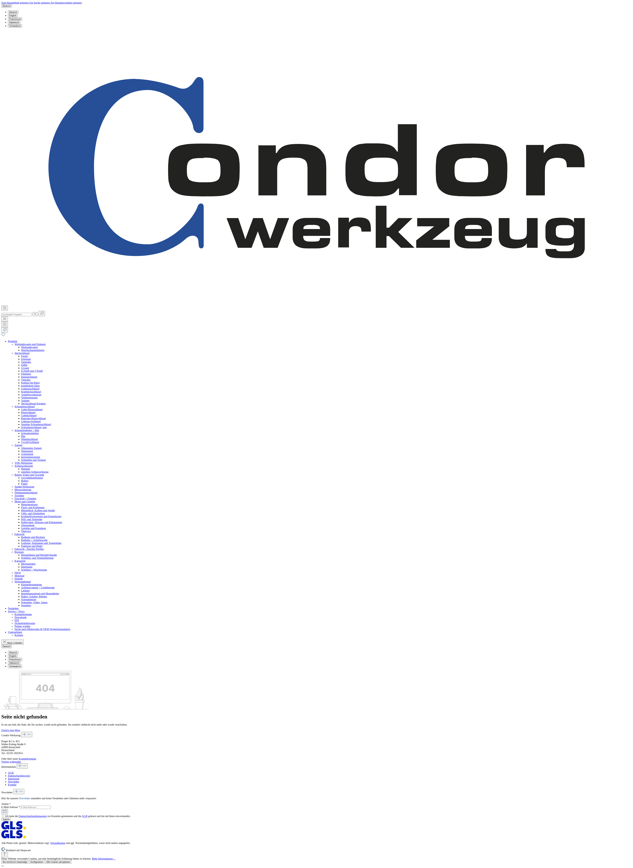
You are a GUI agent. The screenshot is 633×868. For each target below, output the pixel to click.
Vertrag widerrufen (11, 761)
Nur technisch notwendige (15, 862)
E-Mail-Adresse (10, 807)
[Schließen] (2, 866)
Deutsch (13, 12)
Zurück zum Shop (10, 730)
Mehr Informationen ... (103, 858)
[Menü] (4, 308)
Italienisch (14, 22)
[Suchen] (41, 313)
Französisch (15, 19)
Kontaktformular (27, 758)
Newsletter (13, 781)
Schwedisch (15, 26)
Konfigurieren (36, 862)
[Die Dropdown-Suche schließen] (4, 319)
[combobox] (16, 314)
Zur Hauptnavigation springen (66, 2)
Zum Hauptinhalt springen (15, 2)
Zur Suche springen (39, 2)
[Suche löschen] (35, 314)
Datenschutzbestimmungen (33, 816)
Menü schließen (14, 643)
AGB (11, 772)
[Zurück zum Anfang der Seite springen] (4, 854)
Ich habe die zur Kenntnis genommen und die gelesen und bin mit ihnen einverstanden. (68, 816)
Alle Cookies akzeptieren (58, 862)
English (12, 15)
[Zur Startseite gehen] (316, 303)
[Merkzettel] (3, 335)
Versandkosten (57, 843)
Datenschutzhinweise (19, 775)
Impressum (13, 778)
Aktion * (6, 804)
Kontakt (12, 784)
